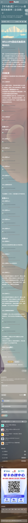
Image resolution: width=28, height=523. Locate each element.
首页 (5, 21)
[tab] (5, 421)
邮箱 (2, 404)
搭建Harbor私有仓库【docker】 (12, 438)
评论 (2, 382)
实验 (12, 509)
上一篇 (3, 370)
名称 (2, 398)
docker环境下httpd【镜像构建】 (12, 442)
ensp (6, 509)
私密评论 (21, 395)
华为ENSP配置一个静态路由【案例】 (13, 433)
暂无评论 (4, 17)
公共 (16, 17)
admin (4, 15)
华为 (3, 509)
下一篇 (24, 370)
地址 (2, 409)
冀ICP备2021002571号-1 (17, 520)
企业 (22, 509)
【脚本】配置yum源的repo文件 (12, 429)
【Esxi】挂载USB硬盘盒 (10, 425)
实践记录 (19, 17)
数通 (16, 509)
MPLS (19, 509)
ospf (9, 509)
